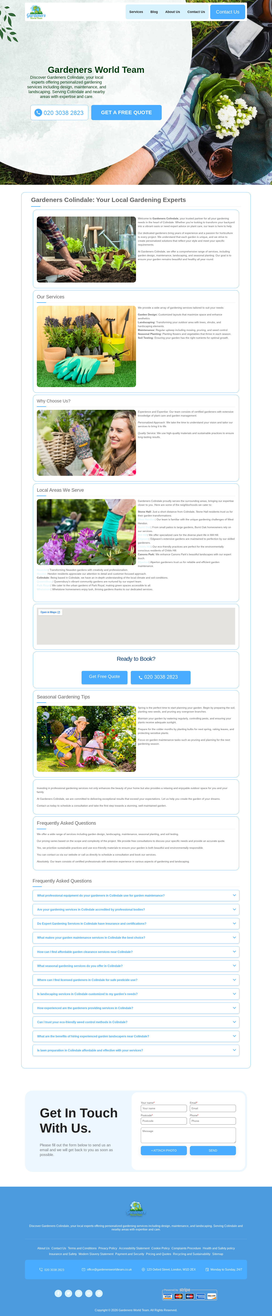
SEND (213, 1150)
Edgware (143, 538)
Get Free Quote (104, 676)
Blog (154, 12)
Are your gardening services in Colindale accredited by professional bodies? (91, 909)
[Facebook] (58, 1293)
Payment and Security (129, 1254)
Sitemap (217, 1254)
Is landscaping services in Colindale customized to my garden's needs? (87, 994)
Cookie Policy (160, 1248)
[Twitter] (68, 1293)
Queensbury (44, 581)
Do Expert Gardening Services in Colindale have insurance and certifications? (91, 923)
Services (136, 12)
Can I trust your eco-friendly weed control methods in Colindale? (82, 1022)
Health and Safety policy (219, 1248)
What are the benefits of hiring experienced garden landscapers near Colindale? (93, 1036)
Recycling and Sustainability (191, 1254)
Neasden (42, 569)
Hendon (150, 519)
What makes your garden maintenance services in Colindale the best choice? (91, 937)
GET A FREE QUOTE (126, 112)
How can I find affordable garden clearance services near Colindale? (85, 951)
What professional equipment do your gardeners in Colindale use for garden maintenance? (101, 895)
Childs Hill (144, 546)
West (141, 519)
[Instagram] (78, 1293)
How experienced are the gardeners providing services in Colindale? (85, 1008)
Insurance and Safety (63, 1254)
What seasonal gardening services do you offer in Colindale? (80, 966)
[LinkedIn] (89, 1293)
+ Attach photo (164, 1150)
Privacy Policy (107, 1248)
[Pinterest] (99, 1293)
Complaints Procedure (186, 1248)
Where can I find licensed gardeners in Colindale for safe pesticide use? (87, 980)
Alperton (143, 562)
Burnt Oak (144, 527)
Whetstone (44, 589)
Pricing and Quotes (158, 1254)
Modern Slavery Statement (96, 1254)
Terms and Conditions (82, 1248)
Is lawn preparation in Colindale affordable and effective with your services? (90, 1050)
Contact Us (196, 12)
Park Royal (43, 585)
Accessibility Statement (134, 1248)
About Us (172, 12)
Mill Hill (142, 534)
